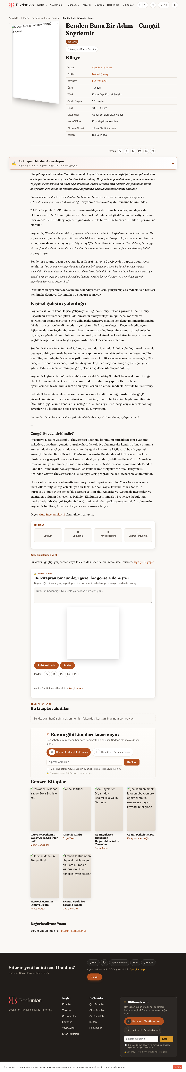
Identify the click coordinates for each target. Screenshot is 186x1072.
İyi (104, 962)
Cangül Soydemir (102, 67)
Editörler (67, 1021)
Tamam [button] (177, 1067)
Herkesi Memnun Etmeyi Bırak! (42, 903)
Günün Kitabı (96, 1016)
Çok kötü (148, 962)
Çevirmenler (69, 1016)
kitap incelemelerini (52, 514)
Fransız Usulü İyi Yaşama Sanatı (74, 903)
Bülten (93, 1021)
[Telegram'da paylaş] (61, 674)
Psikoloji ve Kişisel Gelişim (45, 18)
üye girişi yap (75, 688)
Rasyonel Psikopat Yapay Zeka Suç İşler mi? (44, 838)
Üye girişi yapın (144, 562)
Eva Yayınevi (99, 80)
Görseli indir (46, 665)
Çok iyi (93, 962)
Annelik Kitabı (72, 834)
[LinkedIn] (139, 151)
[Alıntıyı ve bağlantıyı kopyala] (75, 674)
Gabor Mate (101, 848)
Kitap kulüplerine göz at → (45, 555)
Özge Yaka (69, 838)
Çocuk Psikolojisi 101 (140, 834)
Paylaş (67, 665)
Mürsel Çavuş (100, 74)
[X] (126, 151)
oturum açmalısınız (73, 930)
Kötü (135, 962)
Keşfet (40, 4)
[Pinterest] (146, 151)
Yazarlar (87, 4)
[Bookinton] (21, 5)
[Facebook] (133, 151)
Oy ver (95, 977)
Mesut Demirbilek (40, 845)
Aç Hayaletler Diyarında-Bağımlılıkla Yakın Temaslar (107, 839)
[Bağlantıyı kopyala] (152, 151)
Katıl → (131, 762)
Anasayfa (13, 18)
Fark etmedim (119, 962)
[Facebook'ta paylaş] (68, 674)
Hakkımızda (113, 4)
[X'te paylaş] (54, 674)
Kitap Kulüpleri (70, 1033)
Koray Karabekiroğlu (138, 838)
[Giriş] (175, 5)
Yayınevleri (56, 4)
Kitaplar (25, 18)
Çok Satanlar (96, 1004)
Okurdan (99, 4)
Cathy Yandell (70, 908)
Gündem (72, 4)
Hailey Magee (38, 908)
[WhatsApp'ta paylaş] (47, 674)
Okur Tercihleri (97, 1010)
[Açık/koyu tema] (153, 5)
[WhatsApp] (120, 151)
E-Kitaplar (128, 4)
